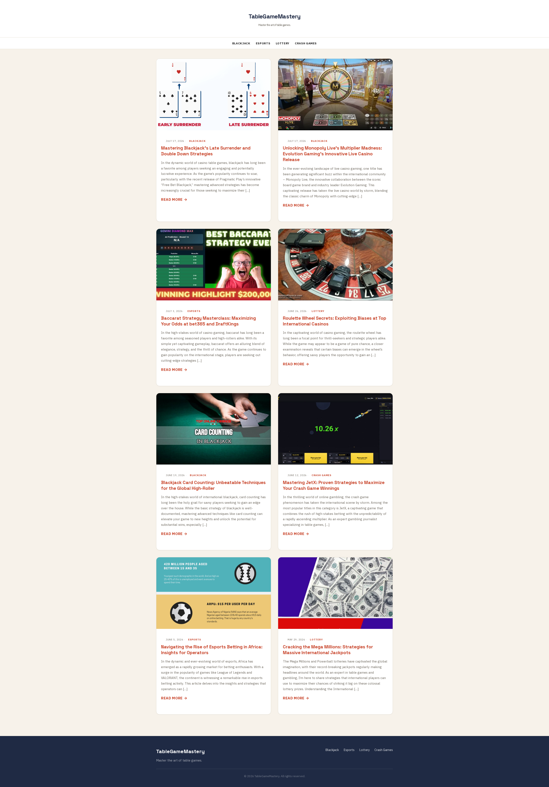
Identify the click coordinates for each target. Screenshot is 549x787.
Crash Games (306, 43)
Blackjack (241, 43)
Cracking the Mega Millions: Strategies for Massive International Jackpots (328, 649)
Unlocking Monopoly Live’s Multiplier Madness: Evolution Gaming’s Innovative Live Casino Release (332, 153)
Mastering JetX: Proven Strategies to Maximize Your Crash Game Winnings (334, 485)
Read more (172, 199)
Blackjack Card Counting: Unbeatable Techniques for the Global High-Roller (213, 485)
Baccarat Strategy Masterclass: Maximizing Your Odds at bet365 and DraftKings (208, 321)
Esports (263, 43)
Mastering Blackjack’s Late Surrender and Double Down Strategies (205, 151)
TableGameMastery (275, 16)
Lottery (282, 43)
